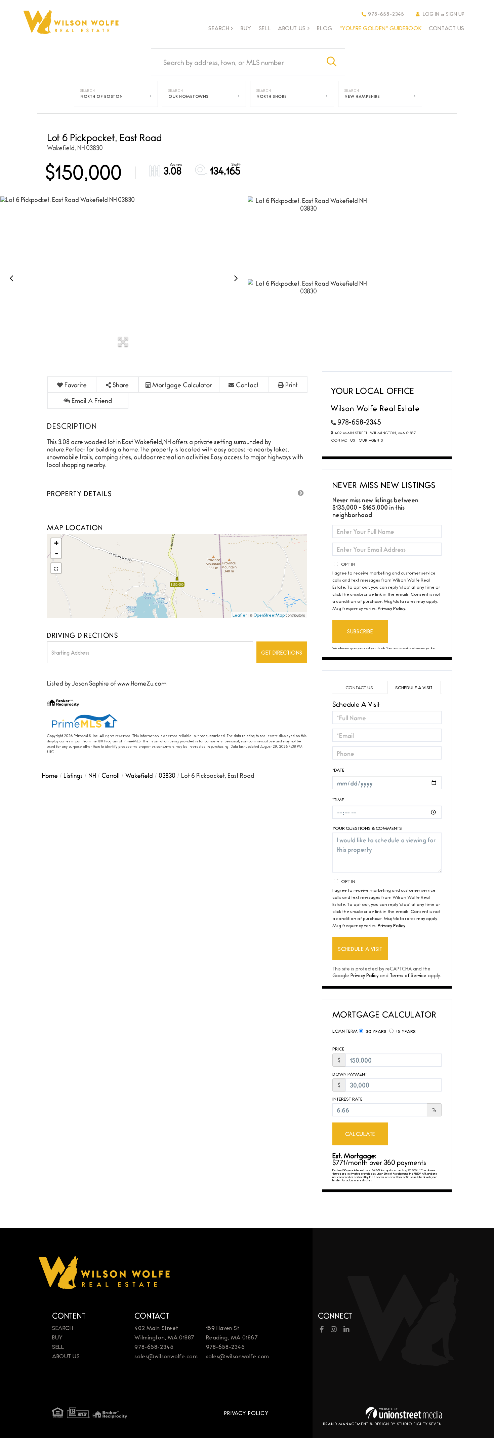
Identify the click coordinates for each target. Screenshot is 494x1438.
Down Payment (349, 1074)
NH (92, 775)
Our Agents (371, 440)
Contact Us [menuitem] (446, 28)
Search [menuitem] (218, 28)
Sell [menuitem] (265, 28)
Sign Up (455, 13)
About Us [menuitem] (292, 28)
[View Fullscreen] (56, 568)
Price (338, 1049)
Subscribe (360, 631)
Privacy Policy (391, 607)
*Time (338, 799)
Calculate (360, 1134)
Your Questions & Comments (367, 828)
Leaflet (240, 615)
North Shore (271, 96)
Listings (73, 775)
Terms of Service (408, 975)
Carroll (110, 775)
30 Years (375, 1031)
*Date (338, 769)
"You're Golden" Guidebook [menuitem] (381, 28)
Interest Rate (347, 1099)
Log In (431, 13)
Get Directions (281, 652)
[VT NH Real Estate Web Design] (404, 1413)
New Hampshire (362, 96)
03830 (167, 775)
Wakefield (139, 775)
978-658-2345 (386, 13)
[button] (332, 62)
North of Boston (101, 96)
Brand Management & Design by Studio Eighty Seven (382, 1423)
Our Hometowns (188, 96)
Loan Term (345, 1030)
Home (50, 775)
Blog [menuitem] (324, 28)
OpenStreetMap (269, 615)
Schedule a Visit (414, 687)
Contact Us (343, 440)
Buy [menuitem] (246, 28)
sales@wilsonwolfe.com (166, 1356)
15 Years (405, 1031)
